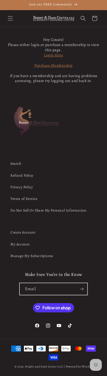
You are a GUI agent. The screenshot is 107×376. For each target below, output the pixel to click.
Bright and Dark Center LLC (44, 367)
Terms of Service (23, 198)
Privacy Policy (21, 187)
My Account (20, 244)
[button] (10, 18)
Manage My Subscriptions (31, 255)
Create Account (23, 232)
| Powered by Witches (78, 367)
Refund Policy (21, 175)
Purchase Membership (53, 65)
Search (15, 163)
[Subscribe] (81, 289)
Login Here (53, 55)
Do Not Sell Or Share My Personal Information (48, 210)
